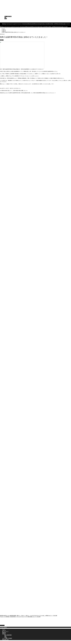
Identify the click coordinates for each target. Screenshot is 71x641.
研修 (5, 17)
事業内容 (4, 14)
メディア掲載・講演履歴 (7, 19)
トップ (3, 10)
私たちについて (5, 12)
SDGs (5, 18)
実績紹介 (4, 15)
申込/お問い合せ (5, 20)
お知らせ (4, 11)
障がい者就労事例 (8, 16)
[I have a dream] (21, 6)
